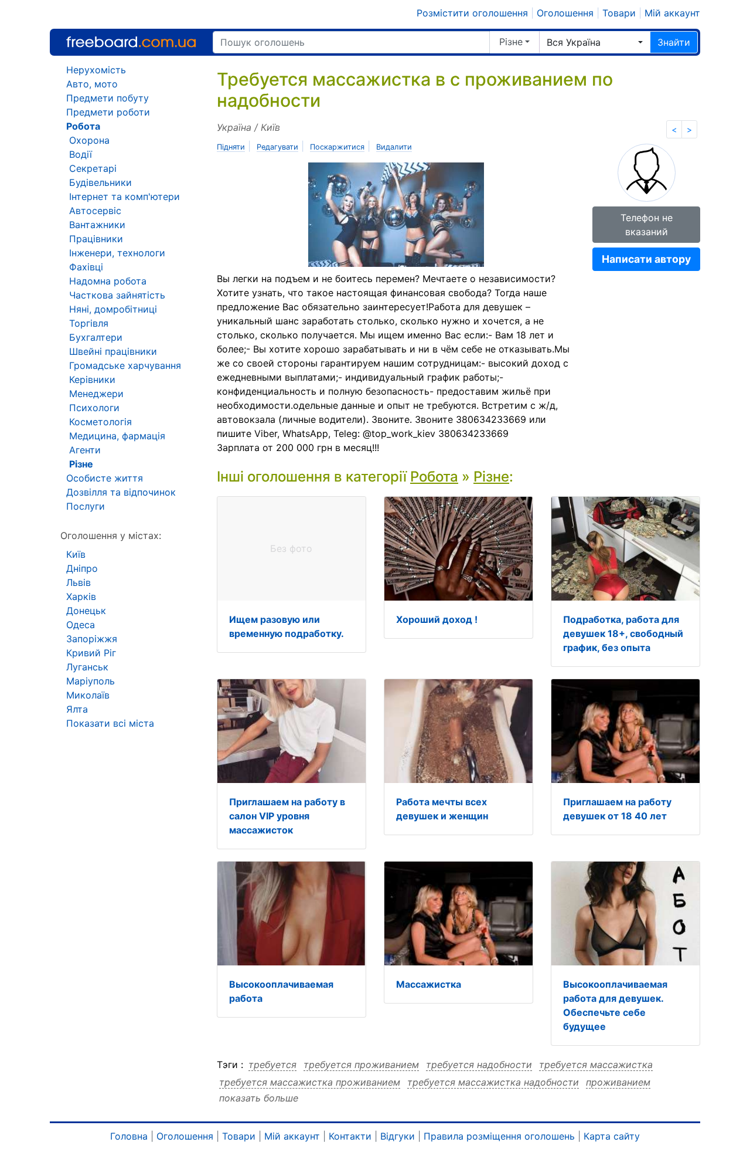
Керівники (92, 379)
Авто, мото (92, 84)
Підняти (231, 147)
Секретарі (93, 168)
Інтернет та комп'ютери (124, 196)
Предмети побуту (107, 98)
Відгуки (397, 1136)
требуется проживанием (361, 1064)
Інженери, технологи (117, 253)
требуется (272, 1064)
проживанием (618, 1082)
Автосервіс (95, 210)
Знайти (673, 42)
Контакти (350, 1136)
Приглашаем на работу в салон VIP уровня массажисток (287, 816)
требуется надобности (479, 1064)
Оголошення (565, 13)
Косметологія (100, 422)
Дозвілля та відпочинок (121, 492)
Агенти (85, 450)
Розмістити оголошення (472, 13)
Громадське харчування (125, 365)
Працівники (96, 239)
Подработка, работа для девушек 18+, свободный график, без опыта (623, 633)
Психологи (94, 407)
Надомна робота (107, 281)
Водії (80, 154)
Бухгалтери (95, 337)
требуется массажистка (596, 1064)
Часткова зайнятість (117, 295)
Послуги (85, 506)
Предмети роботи (108, 112)
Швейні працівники (113, 351)
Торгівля (88, 323)
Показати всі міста (110, 723)
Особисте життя (104, 478)
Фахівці (86, 267)
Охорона (89, 140)
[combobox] (594, 42)
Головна (129, 1136)
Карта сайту (612, 1136)
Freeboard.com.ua (131, 41)
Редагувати (277, 147)
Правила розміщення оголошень (499, 1136)
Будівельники (100, 182)
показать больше (258, 1098)
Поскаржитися (337, 147)
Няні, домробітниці (113, 309)
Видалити (394, 147)
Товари (619, 13)
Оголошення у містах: (110, 535)
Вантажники (97, 225)
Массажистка (428, 984)
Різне (511, 42)
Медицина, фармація (117, 436)
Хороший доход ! (437, 619)
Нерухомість (96, 70)
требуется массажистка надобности (493, 1082)
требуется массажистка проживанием (309, 1082)
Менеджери (96, 393)
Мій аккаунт (672, 13)
